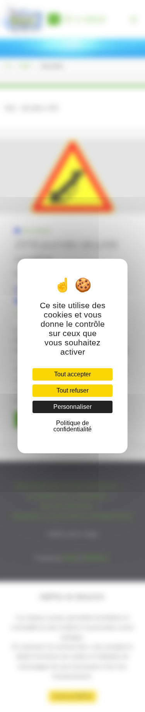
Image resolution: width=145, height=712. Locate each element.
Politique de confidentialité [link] (72, 426)
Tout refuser (72, 390)
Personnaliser (72, 406)
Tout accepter (72, 374)
